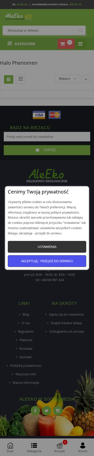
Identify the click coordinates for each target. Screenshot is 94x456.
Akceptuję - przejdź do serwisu (47, 261)
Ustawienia (47, 246)
